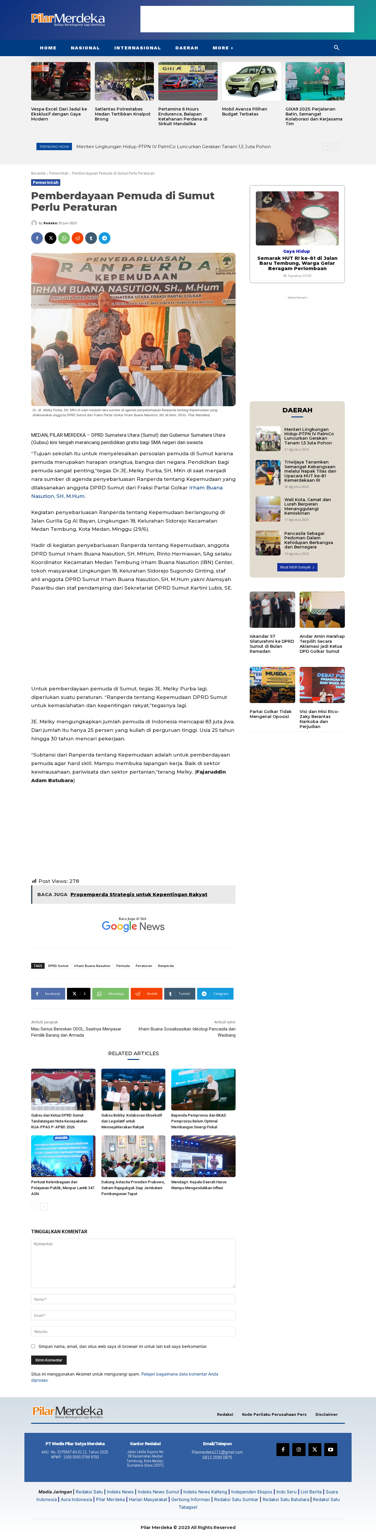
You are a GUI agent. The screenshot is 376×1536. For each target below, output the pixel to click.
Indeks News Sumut (158, 1492)
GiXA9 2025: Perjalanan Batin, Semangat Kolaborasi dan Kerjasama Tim (314, 116)
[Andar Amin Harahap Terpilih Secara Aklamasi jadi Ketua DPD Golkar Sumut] (322, 610)
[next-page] (44, 1206)
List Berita (311, 1492)
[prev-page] (34, 1206)
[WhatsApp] (64, 238)
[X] (50, 238)
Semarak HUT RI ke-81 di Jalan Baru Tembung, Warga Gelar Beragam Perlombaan (297, 263)
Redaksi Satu (89, 1492)
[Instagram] (298, 1449)
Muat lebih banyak (295, 567)
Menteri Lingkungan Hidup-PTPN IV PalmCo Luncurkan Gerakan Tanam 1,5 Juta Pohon (309, 436)
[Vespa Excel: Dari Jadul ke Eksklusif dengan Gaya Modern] (60, 81)
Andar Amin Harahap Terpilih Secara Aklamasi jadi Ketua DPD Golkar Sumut (322, 644)
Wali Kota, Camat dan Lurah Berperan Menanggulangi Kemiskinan (307, 506)
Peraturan (144, 965)
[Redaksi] (35, 223)
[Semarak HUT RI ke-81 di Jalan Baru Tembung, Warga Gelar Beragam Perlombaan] (297, 218)
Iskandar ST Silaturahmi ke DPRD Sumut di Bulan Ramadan (272, 644)
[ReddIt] (77, 238)
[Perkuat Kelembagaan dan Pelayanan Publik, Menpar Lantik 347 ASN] (63, 1156)
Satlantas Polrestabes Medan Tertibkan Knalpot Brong (123, 114)
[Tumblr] (91, 238)
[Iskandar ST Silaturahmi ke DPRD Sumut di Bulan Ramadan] (272, 610)
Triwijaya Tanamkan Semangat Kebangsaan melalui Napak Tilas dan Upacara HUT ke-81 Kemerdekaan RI (310, 471)
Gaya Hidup (296, 251)
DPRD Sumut (58, 965)
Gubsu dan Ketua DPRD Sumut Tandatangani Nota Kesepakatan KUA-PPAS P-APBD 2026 (59, 1121)
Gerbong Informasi (190, 1499)
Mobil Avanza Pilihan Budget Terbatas (244, 111)
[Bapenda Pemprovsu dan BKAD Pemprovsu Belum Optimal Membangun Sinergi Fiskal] (203, 1089)
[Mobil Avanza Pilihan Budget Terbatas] (251, 81)
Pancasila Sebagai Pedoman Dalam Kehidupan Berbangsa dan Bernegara (308, 540)
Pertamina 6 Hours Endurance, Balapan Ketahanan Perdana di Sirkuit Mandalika (182, 116)
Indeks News (120, 1492)
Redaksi (50, 223)
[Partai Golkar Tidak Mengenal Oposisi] (272, 685)
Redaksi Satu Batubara (286, 1499)
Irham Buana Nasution (92, 965)
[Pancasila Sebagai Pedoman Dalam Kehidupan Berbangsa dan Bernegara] (268, 543)
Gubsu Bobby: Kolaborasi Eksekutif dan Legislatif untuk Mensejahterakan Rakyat (131, 1121)
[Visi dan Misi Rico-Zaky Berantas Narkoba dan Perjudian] (322, 685)
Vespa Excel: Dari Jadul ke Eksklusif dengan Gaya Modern (59, 114)
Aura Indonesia (76, 1499)
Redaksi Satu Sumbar (237, 1499)
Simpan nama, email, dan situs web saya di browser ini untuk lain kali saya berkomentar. (122, 1346)
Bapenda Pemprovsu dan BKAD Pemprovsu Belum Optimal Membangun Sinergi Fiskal (198, 1121)
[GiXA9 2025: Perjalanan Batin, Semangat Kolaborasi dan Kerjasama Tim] (315, 81)
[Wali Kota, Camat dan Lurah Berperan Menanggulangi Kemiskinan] (268, 508)
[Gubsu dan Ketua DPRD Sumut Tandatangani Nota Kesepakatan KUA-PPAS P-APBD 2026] (63, 1089)
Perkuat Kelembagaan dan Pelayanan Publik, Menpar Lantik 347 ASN (62, 1188)
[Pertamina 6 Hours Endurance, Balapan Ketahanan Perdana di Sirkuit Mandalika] (188, 81)
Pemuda (123, 965)
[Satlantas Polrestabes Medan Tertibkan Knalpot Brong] (124, 81)
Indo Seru (286, 1492)
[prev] (326, 146)
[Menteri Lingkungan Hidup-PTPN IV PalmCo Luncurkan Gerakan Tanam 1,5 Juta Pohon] (268, 438)
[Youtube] (330, 1449)
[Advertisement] (247, 19)
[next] (336, 146)
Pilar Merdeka (110, 1499)
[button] (336, 47)
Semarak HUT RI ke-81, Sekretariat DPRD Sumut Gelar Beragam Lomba (156, 146)
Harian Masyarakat (148, 1499)
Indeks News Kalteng (205, 1492)
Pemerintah (58, 173)
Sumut (149, 435)
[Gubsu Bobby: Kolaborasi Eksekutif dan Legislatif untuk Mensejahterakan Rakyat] (133, 1089)
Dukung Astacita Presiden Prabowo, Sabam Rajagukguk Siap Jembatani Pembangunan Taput (133, 1188)
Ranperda (166, 965)
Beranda (38, 173)
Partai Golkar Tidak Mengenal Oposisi (271, 714)
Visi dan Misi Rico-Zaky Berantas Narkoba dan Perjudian (319, 719)
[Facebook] (37, 238)
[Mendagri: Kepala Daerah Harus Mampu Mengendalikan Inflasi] (203, 1156)
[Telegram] (104, 238)
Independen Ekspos (251, 1492)
